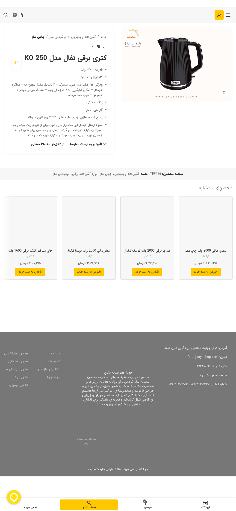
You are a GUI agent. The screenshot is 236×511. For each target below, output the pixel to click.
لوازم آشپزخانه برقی (84, 173)
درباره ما (55, 353)
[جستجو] (5, 15)
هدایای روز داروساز (16, 369)
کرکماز (205, 256)
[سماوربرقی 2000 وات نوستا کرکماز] (89, 223)
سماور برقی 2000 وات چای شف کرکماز (205, 253)
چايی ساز (38, 36)
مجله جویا (53, 377)
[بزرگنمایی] (224, 93)
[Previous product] (103, 47)
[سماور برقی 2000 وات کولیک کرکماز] (147, 223)
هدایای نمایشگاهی (16, 353)
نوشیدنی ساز (58, 36)
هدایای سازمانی (18, 361)
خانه (103, 36)
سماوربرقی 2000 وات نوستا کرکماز (89, 250)
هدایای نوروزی (18, 384)
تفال (16, 62)
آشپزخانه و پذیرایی (83, 36)
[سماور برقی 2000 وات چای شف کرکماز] (206, 223)
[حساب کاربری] (219, 15)
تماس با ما (53, 361)
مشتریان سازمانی (49, 369)
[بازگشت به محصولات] (98, 47)
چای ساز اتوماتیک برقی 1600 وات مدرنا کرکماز (30, 253)
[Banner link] (177, 303)
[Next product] (92, 47)
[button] (206, 272)
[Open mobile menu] (228, 15)
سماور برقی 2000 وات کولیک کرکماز (147, 250)
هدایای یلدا (21, 377)
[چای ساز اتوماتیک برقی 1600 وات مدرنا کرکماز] (30, 223)
